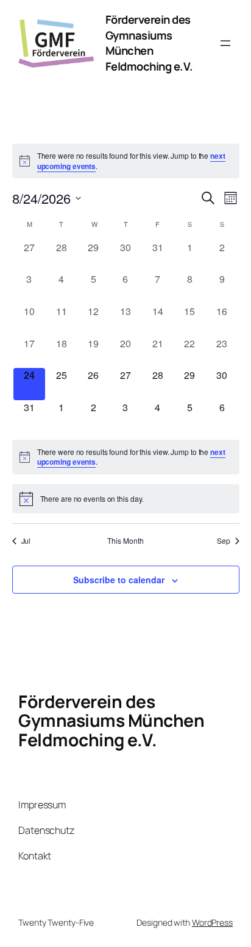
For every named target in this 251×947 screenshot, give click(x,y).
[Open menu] (225, 43)
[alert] (125, 161)
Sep (223, 541)
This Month (125, 541)
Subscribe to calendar (118, 580)
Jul (26, 541)
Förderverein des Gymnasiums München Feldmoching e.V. (149, 43)
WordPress (212, 922)
